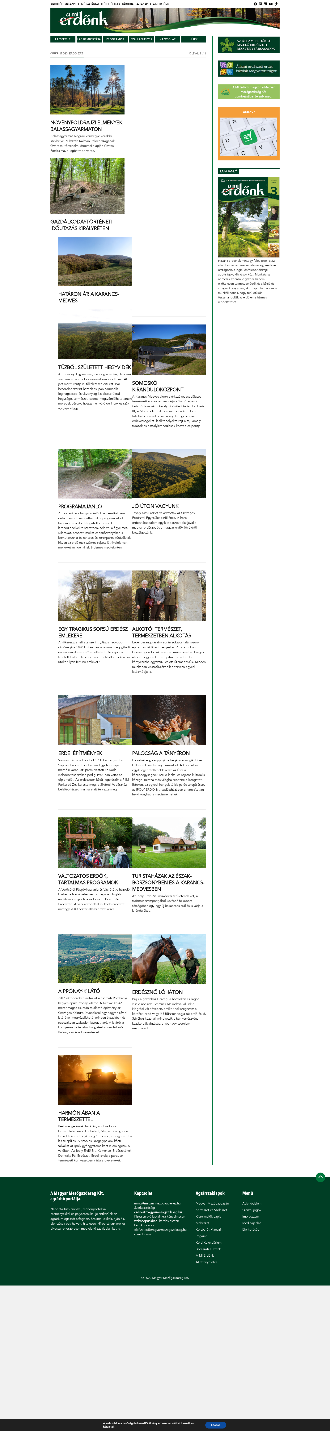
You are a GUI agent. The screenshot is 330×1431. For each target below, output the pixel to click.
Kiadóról (56, 4)
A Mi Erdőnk (161, 4)
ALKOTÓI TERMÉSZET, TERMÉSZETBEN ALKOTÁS (161, 632)
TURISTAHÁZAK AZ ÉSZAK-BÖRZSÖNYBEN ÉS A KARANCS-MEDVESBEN (168, 882)
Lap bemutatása (89, 39)
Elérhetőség (250, 1229)
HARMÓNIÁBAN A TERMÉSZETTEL (79, 1116)
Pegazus (201, 1236)
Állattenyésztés (206, 1262)
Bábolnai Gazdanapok (136, 4)
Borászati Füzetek (208, 1249)
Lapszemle (63, 39)
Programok (115, 39)
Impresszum (250, 1216)
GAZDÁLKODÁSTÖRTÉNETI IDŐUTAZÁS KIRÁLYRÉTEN (81, 224)
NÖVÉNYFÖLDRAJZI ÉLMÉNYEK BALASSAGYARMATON (86, 125)
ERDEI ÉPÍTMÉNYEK (80, 753)
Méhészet (202, 1223)
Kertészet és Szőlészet (211, 1210)
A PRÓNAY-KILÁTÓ (79, 991)
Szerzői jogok (251, 1210)
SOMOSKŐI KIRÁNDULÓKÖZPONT (157, 386)
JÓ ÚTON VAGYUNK (155, 506)
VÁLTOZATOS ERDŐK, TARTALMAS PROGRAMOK (88, 879)
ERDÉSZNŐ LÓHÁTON (157, 992)
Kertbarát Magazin (209, 1229)
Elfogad (215, 1425)
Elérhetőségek (110, 4)
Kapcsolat (168, 39)
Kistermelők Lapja (208, 1216)
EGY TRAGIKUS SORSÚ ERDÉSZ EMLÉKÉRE (93, 632)
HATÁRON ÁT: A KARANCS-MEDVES (88, 297)
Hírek (194, 39)
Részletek (108, 1427)
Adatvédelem (251, 1203)
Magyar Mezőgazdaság (212, 1203)
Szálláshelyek (141, 39)
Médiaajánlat (90, 4)
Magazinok (72, 4)
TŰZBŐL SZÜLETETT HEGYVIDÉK (94, 367)
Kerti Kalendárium (209, 1242)
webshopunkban (145, 1221)
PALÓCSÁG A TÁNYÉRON (161, 753)
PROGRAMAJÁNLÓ (80, 506)
